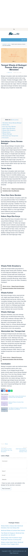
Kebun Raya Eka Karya (8, 128)
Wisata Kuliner (6, 132)
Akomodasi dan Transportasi (10, 136)
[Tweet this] (4, 391)
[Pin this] (7, 391)
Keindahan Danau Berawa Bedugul (11, 123)
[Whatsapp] (12, 391)
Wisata (6, 444)
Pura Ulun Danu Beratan (9, 126)
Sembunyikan (14, 119)
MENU (24, 39)
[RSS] (14, 29)
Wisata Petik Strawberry (8, 130)
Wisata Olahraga (7, 134)
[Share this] (2, 391)
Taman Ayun (5, 124)
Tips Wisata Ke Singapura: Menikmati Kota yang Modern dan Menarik (17, 408)
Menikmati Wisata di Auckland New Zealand (16, 402)
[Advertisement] (14, 14)
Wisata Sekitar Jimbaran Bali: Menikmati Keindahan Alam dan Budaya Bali (17, 396)
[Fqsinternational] (14, 33)
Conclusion (5, 137)
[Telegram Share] (9, 391)
